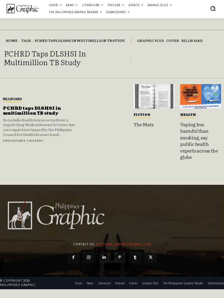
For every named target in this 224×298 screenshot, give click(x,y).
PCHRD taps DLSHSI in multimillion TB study (32, 111)
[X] (150, 257)
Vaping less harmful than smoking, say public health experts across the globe (199, 140)
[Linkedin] (104, 257)
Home (12, 40)
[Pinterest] (119, 257)
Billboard (12, 98)
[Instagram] (88, 257)
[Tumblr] (135, 257)
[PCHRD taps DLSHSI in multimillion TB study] (106, 119)
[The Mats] (154, 96)
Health (188, 114)
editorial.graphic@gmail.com (123, 244)
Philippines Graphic (23, 140)
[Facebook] (73, 257)
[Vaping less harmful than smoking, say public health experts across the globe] (200, 96)
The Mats (143, 124)
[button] (213, 8)
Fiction (142, 114)
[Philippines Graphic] (22, 8)
